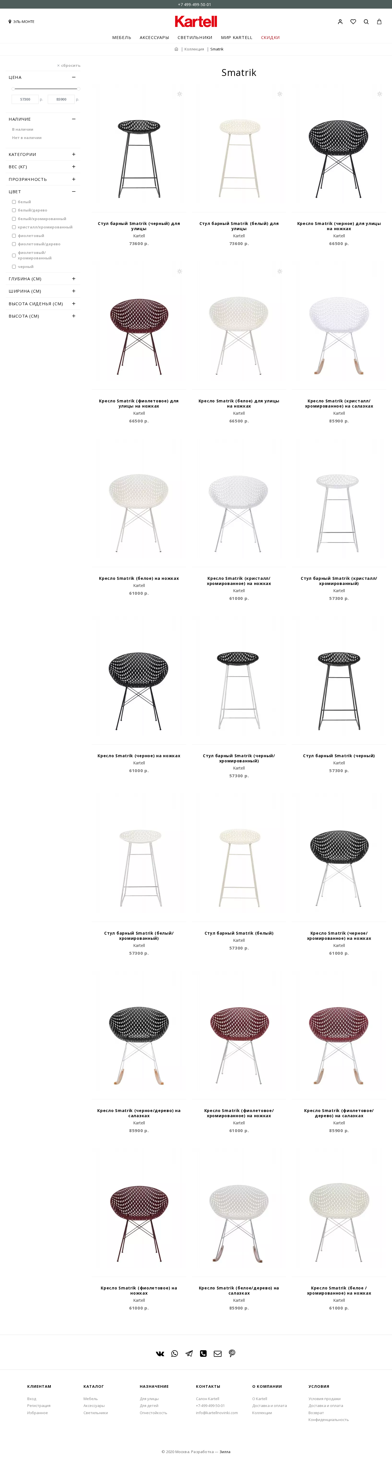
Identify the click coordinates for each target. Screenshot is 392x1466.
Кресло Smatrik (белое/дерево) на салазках (239, 1290)
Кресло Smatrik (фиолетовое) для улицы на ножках (139, 403)
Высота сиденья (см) (36, 303)
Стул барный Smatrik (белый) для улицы (239, 226)
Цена (15, 77)
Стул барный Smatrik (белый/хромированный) (139, 936)
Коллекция (194, 49)
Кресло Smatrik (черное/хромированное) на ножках (339, 936)
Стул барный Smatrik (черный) (339, 755)
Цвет (15, 191)
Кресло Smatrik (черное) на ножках (139, 755)
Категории (22, 154)
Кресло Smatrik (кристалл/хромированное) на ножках (239, 581)
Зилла (225, 1451)
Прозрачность (28, 179)
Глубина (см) (25, 278)
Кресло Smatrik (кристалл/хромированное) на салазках (339, 403)
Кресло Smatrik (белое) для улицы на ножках (239, 403)
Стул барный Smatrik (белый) (239, 933)
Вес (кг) (18, 166)
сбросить (70, 65)
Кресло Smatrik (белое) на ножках (139, 578)
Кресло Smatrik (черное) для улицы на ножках (339, 226)
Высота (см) (24, 316)
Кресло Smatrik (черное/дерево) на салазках (139, 1113)
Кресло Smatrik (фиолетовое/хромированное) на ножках (239, 1113)
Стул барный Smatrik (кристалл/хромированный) (339, 581)
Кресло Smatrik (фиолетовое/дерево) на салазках (339, 1113)
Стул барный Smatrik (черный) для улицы (139, 226)
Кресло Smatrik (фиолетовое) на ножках (139, 1290)
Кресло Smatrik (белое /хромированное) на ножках (339, 1290)
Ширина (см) (25, 291)
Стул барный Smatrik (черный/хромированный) (239, 758)
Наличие (20, 119)
